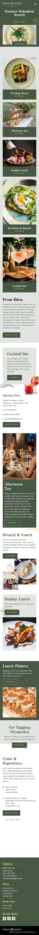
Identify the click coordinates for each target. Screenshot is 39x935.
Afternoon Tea (8, 888)
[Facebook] (9, 918)
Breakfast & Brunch (10, 891)
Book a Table (7, 906)
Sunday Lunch (8, 896)
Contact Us (7, 908)
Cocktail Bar (7, 893)
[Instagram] (4, 918)
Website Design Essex (15, 932)
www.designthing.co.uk (29, 932)
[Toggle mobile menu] (35, 4)
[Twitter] (13, 918)
